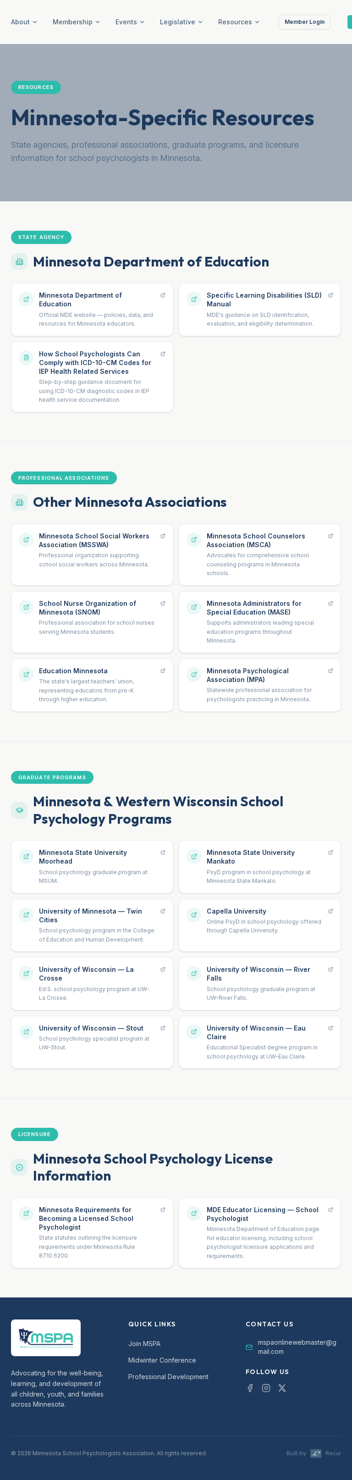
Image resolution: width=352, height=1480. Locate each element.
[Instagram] (266, 1388)
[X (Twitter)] (282, 1388)
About (20, 22)
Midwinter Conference (162, 1360)
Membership (73, 22)
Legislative (177, 22)
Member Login (304, 21)
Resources (235, 22)
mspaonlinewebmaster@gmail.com (297, 1346)
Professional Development (168, 1376)
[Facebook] (250, 1388)
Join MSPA (144, 1343)
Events (126, 22)
